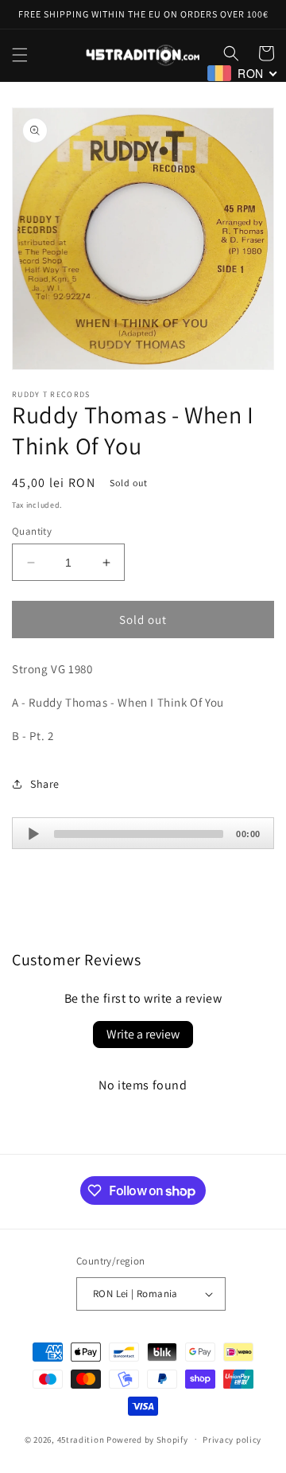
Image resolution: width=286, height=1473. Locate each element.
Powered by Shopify (147, 1438)
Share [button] (45, 784)
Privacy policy (232, 1439)
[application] (143, 833)
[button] (19, 54)
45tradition (81, 1438)
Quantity (32, 531)
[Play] (33, 834)
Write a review (143, 1034)
